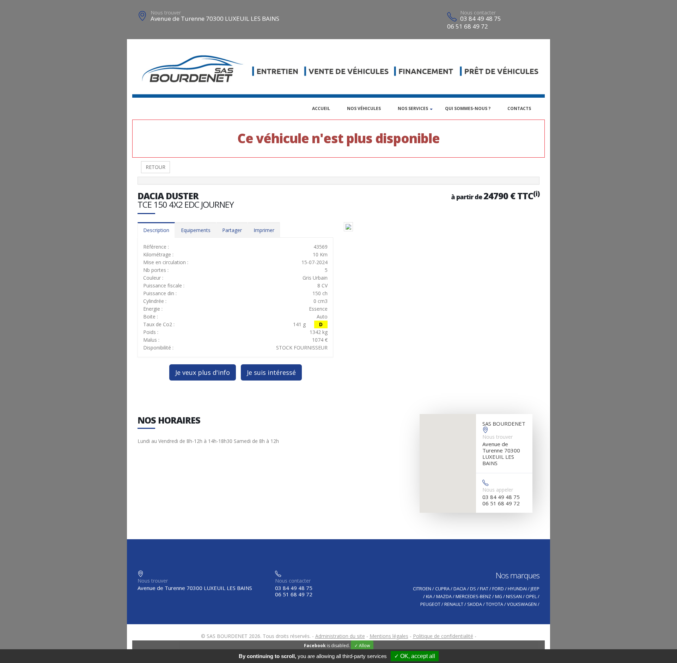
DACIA (459, 589)
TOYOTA (494, 604)
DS (473, 589)
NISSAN (514, 597)
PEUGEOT (430, 604)
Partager (232, 230)
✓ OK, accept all (414, 656)
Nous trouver (166, 12)
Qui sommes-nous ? (467, 108)
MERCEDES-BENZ (473, 597)
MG (498, 597)
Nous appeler (497, 489)
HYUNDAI (517, 589)
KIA (429, 597)
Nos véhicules (364, 108)
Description (156, 230)
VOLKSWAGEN (522, 604)
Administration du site (340, 636)
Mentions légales (389, 636)
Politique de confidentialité (443, 636)
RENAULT (453, 604)
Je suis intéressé (271, 372)
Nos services (413, 108)
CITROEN (422, 589)
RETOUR (155, 167)
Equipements (196, 230)
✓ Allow (362, 646)
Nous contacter (478, 12)
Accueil (321, 108)
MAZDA (444, 597)
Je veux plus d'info (202, 372)
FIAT (484, 589)
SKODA (474, 604)
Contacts (519, 108)
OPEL (531, 597)
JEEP (535, 589)
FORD (498, 589)
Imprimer (264, 230)
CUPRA (442, 589)
